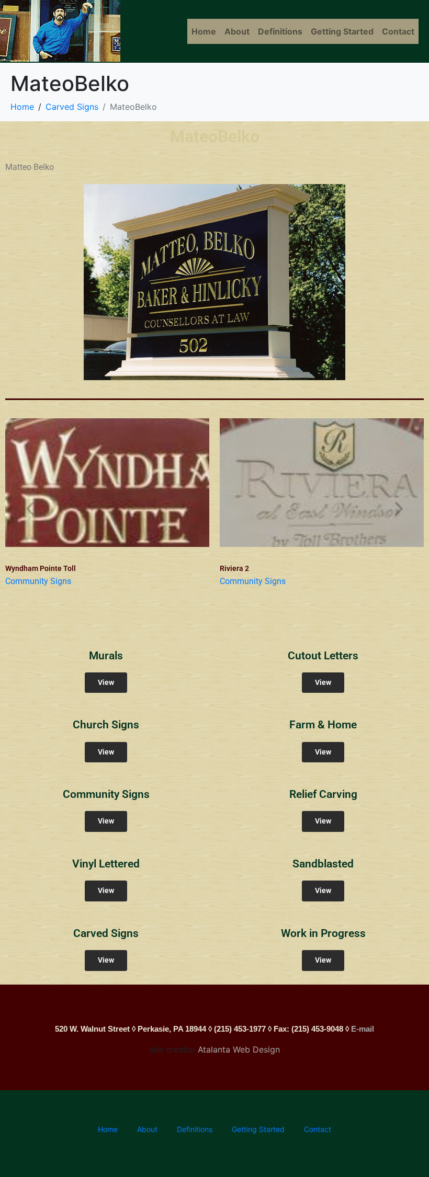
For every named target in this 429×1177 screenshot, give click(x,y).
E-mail (362, 1028)
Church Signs (106, 724)
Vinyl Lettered (106, 864)
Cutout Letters (323, 655)
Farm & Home (323, 724)
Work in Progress (323, 933)
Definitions (280, 31)
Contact (398, 31)
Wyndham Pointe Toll (40, 568)
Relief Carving (323, 794)
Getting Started (342, 31)
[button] (30, 508)
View (106, 682)
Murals (106, 655)
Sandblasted (323, 864)
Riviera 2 (234, 568)
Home (203, 31)
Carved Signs (106, 933)
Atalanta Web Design (239, 1049)
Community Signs (38, 581)
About (237, 31)
